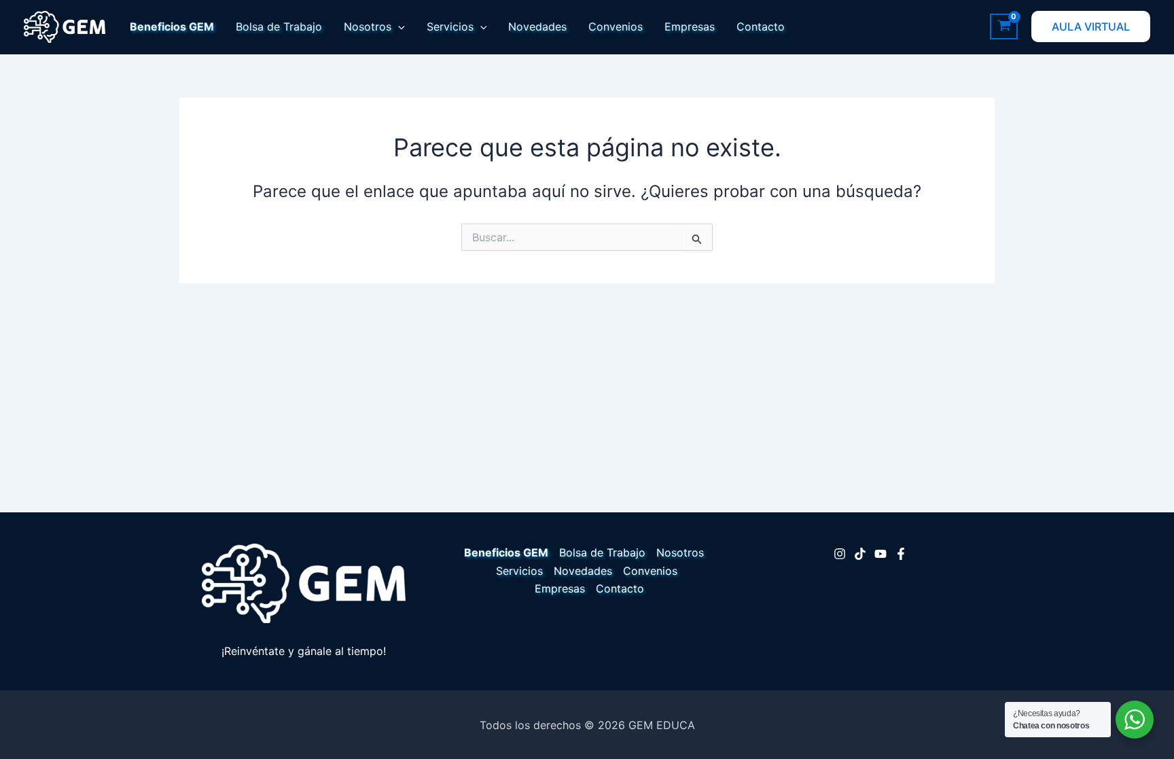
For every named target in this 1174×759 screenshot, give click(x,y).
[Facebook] (901, 554)
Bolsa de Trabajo (279, 26)
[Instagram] (840, 554)
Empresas (689, 26)
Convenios (615, 26)
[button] (398, 26)
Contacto (760, 26)
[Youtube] (880, 554)
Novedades (537, 26)
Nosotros (367, 26)
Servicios (450, 26)
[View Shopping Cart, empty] (1004, 26)
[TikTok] (860, 554)
